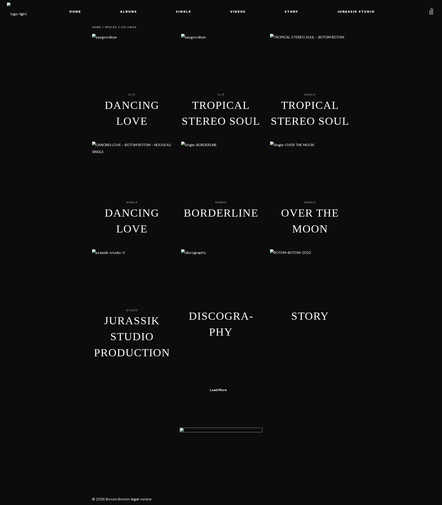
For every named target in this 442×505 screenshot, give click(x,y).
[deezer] (129, 480)
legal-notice (141, 499)
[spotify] (99, 480)
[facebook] (158, 480)
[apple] (143, 480)
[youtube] (114, 480)
